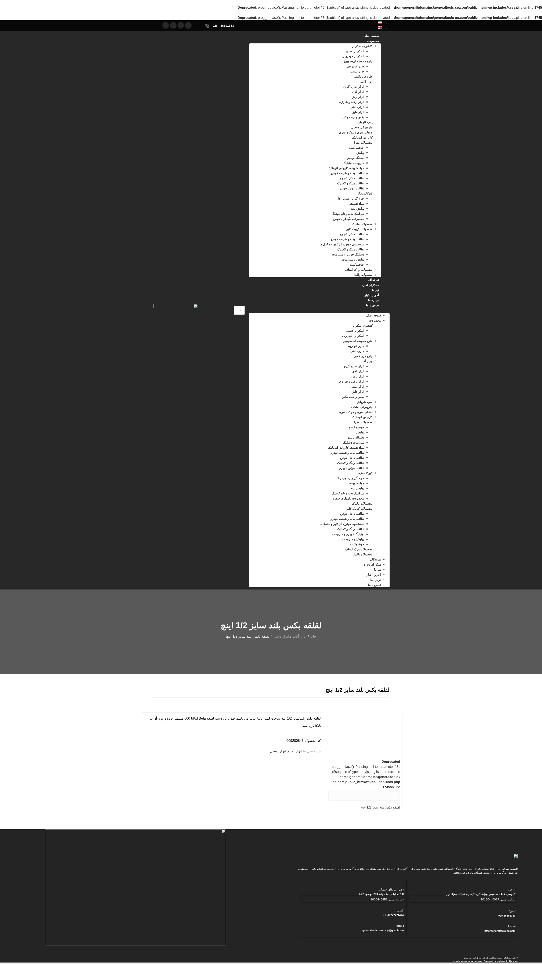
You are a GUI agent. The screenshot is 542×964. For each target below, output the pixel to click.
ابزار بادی (358, 91)
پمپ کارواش (365, 122)
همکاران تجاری (370, 285)
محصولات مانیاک (362, 224)
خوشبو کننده (356, 147)
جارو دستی (357, 71)
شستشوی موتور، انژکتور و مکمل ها (342, 244)
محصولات (373, 41)
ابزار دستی (357, 107)
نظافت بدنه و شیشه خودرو (347, 173)
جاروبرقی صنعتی (362, 127)
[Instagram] (165, 25)
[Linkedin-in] (181, 25)
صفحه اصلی (371, 35)
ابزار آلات (367, 81)
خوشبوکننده (357, 264)
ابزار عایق (358, 112)
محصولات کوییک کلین (359, 229)
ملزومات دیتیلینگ (353, 163)
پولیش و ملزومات (353, 259)
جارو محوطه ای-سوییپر (358, 61)
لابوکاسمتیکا (365, 193)
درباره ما (373, 300)
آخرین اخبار (372, 295)
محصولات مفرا (363, 142)
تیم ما (375, 290)
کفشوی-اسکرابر (362, 46)
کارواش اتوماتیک (362, 137)
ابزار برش (357, 96)
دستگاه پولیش (355, 158)
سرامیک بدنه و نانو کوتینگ (348, 213)
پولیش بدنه (357, 208)
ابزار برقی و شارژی (351, 102)
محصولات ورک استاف (359, 269)
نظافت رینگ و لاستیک (350, 183)
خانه (313, 636)
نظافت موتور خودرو (351, 188)
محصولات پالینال (363, 274)
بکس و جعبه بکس (353, 117)
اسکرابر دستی (355, 51)
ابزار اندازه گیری (353, 86)
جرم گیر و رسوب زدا (351, 198)
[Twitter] (188, 25)
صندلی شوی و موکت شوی (356, 132)
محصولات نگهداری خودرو (348, 219)
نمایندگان (373, 280)
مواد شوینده (356, 203)
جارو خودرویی (355, 66)
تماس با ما (372, 305)
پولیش (360, 152)
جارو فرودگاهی (363, 76)
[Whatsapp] (173, 25)
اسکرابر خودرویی (353, 56)
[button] (319, 310)
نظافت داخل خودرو (352, 178)
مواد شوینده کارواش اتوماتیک (346, 168)
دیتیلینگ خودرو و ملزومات (348, 254)
